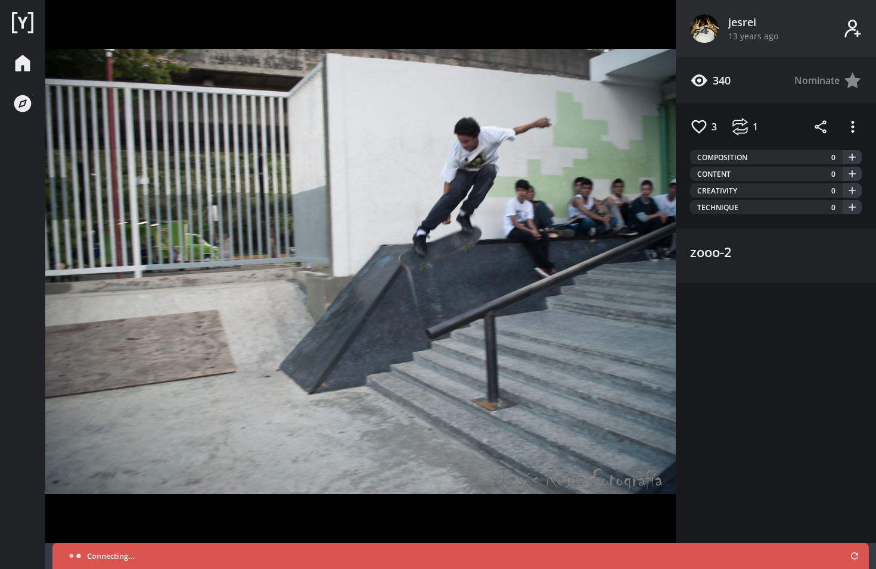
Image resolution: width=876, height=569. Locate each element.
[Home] (23, 22)
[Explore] (23, 103)
